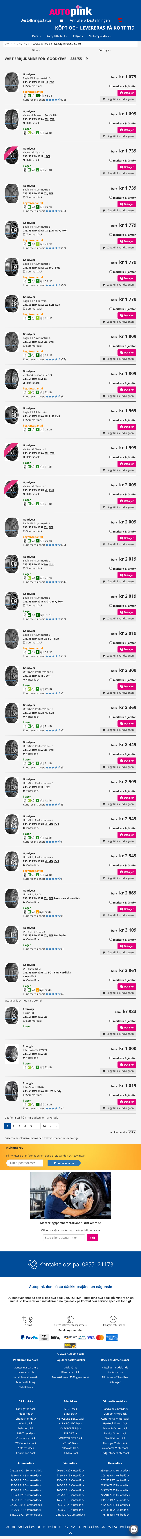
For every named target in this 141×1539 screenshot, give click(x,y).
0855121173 (97, 1264)
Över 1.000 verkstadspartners (70, 1325)
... (37, 1126)
